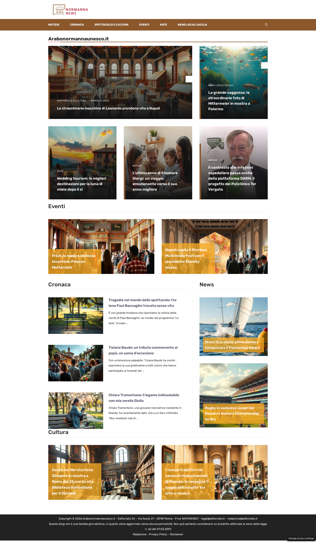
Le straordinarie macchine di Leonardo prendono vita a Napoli (108, 108)
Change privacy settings (301, 538)
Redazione (139, 534)
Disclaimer (176, 534)
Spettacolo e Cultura (112, 24)
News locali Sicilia (192, 24)
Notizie (53, 24)
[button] (266, 25)
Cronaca (77, 24)
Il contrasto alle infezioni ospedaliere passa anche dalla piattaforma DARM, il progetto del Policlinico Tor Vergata (232, 178)
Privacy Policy (158, 534)
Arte (163, 24)
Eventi (144, 24)
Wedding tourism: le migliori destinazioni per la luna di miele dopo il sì (81, 184)
